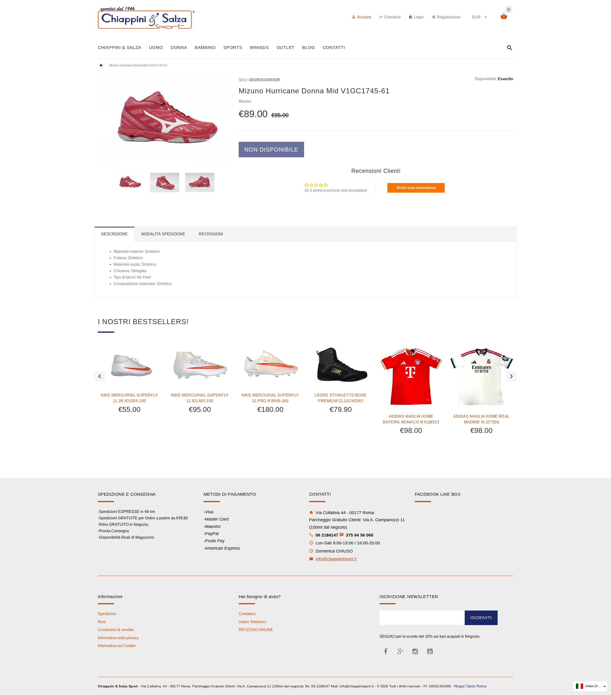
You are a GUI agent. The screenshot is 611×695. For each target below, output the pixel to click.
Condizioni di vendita (116, 630)
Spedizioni (107, 614)
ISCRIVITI (481, 617)
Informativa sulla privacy (118, 638)
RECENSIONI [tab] (211, 234)
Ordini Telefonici (252, 622)
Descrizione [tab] (114, 234)
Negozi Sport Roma (470, 686)
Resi (102, 622)
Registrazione (449, 17)
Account (364, 17)
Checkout (392, 17)
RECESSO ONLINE (256, 630)
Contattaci (247, 614)
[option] (129, 182)
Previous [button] (99, 376)
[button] (590, 686)
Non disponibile (271, 149)
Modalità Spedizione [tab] (163, 234)
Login (419, 17)
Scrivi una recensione (416, 188)
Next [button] (511, 376)
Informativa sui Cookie (117, 646)
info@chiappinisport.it (336, 559)
